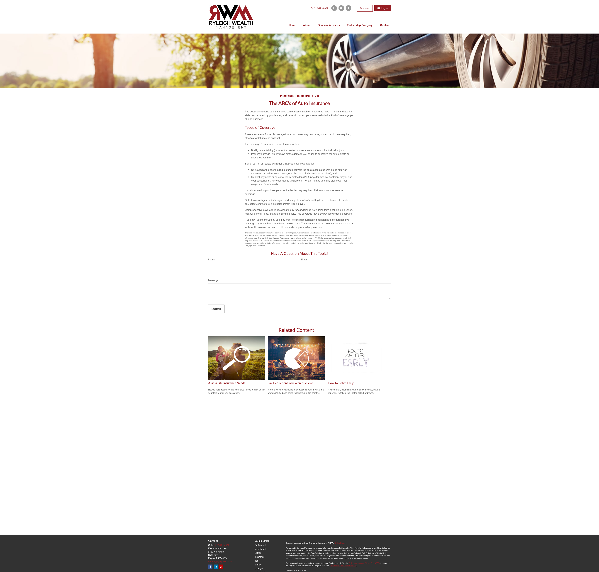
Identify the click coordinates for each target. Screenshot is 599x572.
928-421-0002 (321, 8)
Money (258, 564)
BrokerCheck (340, 543)
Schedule (364, 8)
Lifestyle (259, 568)
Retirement (260, 545)
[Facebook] (348, 8)
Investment (260, 548)
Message (213, 280)
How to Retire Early (341, 383)
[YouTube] (341, 8)
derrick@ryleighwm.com (220, 561)
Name (211, 259)
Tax (256, 560)
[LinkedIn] (334, 8)
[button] (292, 25)
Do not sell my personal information (343, 565)
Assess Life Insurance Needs (226, 383)
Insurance (260, 556)
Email (304, 259)
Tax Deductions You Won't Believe (290, 383)
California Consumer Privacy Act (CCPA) (364, 563)
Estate (258, 552)
